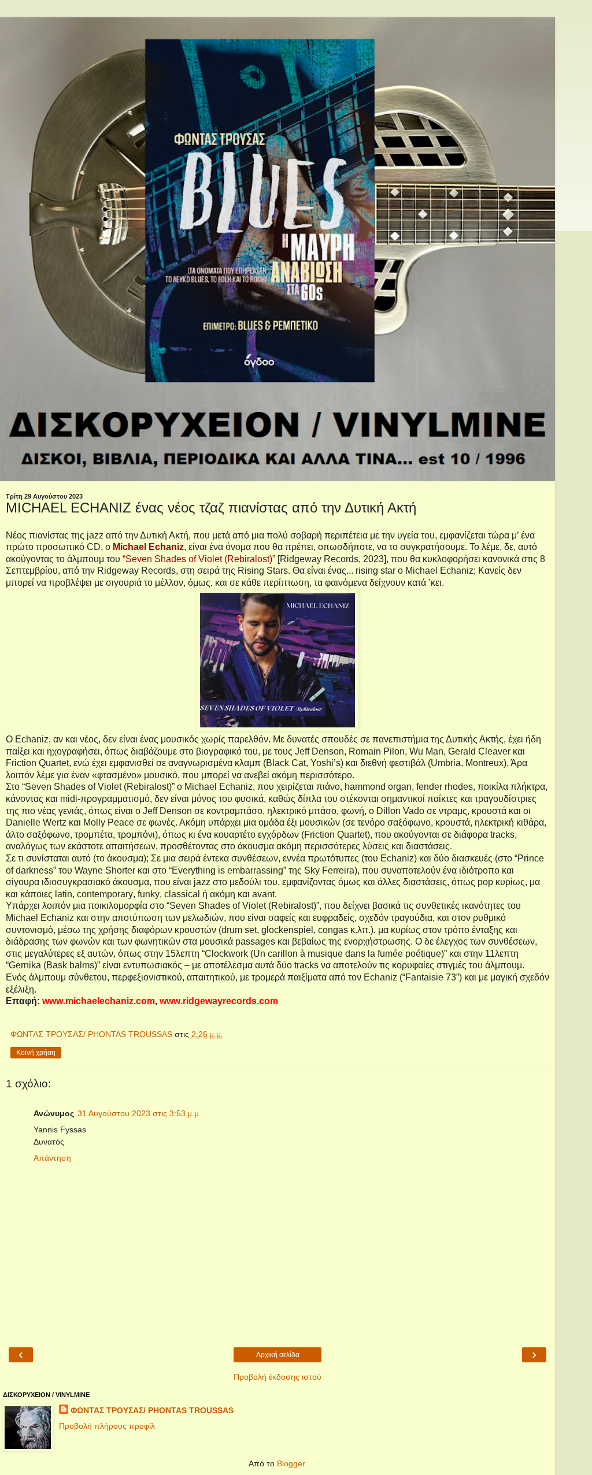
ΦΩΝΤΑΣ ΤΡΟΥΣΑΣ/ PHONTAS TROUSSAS (152, 1410)
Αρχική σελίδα (277, 1355)
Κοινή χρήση (36, 1053)
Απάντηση (52, 1157)
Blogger (291, 1463)
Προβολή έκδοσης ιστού (277, 1376)
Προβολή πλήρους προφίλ (107, 1426)
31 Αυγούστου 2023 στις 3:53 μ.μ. (139, 1113)
